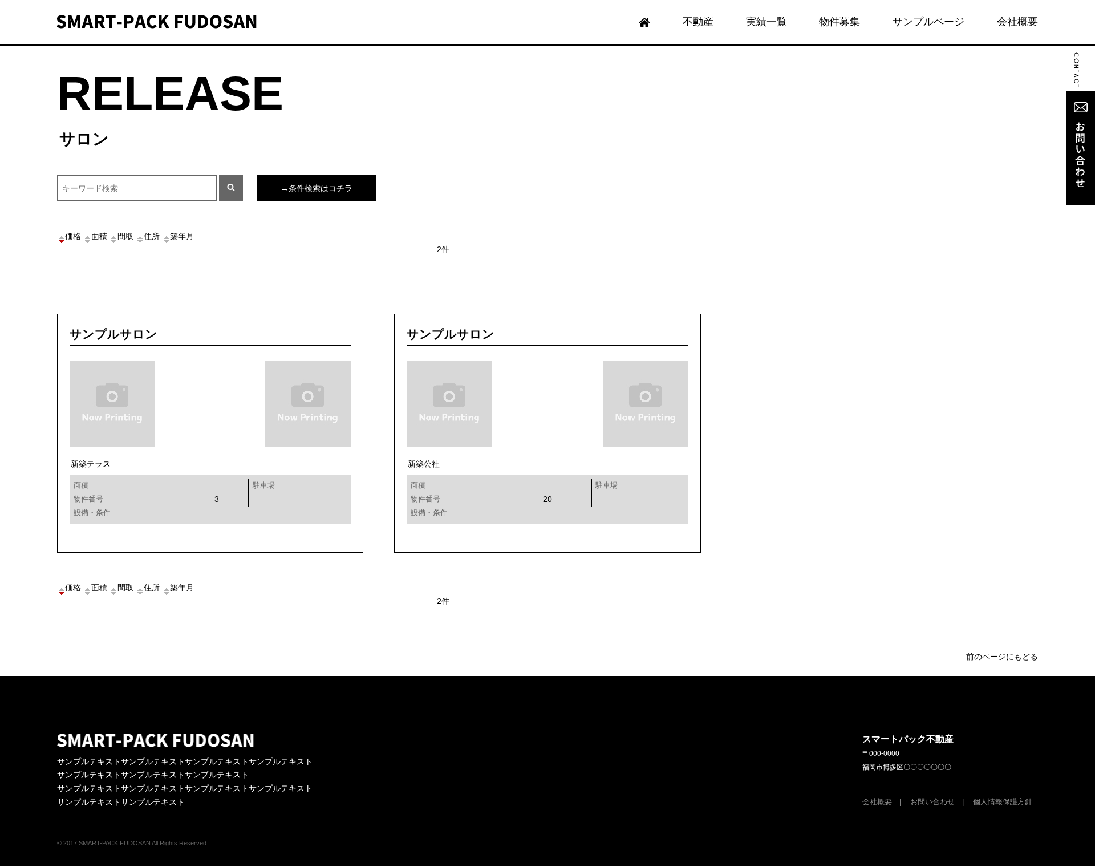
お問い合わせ (932, 802)
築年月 (182, 236)
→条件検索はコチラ (316, 188)
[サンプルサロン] (316, 536)
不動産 (698, 21)
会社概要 (1017, 21)
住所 (152, 236)
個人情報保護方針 (1002, 802)
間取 (125, 236)
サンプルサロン (113, 334)
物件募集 (839, 21)
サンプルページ (928, 21)
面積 (99, 236)
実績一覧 (766, 21)
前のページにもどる (1002, 656)
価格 (73, 236)
